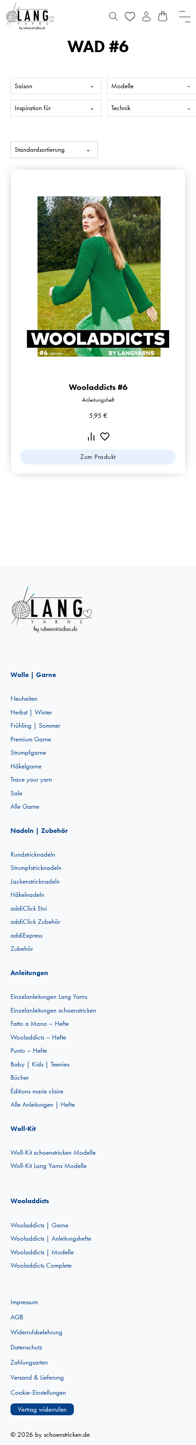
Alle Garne (24, 806)
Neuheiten (23, 698)
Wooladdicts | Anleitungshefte (50, 1238)
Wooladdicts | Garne (39, 1225)
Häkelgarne (25, 766)
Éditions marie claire (36, 1091)
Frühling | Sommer (35, 725)
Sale (16, 793)
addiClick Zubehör (35, 921)
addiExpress (26, 935)
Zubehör (21, 948)
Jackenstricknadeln (35, 881)
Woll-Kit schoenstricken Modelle (53, 1152)
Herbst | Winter (31, 712)
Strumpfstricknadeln (36, 868)
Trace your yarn (31, 779)
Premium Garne (30, 739)
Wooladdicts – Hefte (38, 1037)
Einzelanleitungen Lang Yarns (48, 996)
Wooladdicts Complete (41, 1265)
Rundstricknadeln (32, 854)
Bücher (19, 1077)
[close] (185, 16)
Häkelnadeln (27, 894)
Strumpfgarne (28, 752)
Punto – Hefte (28, 1050)
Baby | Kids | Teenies (39, 1064)
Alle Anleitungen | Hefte (42, 1104)
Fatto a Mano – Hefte (39, 1023)
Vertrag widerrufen (42, 1409)
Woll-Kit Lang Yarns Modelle (48, 1166)
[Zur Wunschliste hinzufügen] (104, 436)
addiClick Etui (28, 908)
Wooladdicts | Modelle (42, 1252)
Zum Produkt (98, 457)
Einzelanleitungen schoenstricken (53, 1010)
